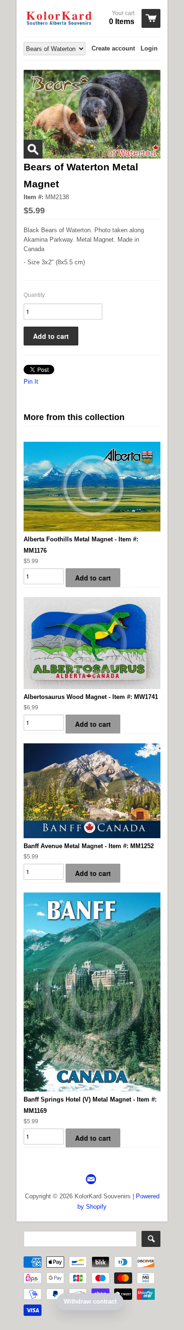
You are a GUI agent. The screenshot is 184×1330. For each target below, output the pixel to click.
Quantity (34, 295)
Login (149, 48)
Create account (113, 48)
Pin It (31, 381)
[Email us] (92, 1180)
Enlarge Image (33, 149)
